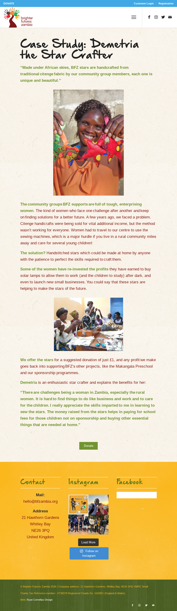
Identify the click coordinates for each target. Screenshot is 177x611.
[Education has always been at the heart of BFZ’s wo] (78, 524)
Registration (166, 3)
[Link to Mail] (170, 17)
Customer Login (144, 3)
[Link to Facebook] (149, 17)
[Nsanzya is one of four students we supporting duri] (98, 505)
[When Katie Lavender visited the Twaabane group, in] (78, 505)
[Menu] (133, 17)
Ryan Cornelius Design (40, 599)
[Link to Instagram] (156, 17)
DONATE (8, 3)
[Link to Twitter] (163, 17)
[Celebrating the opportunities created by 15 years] (98, 524)
